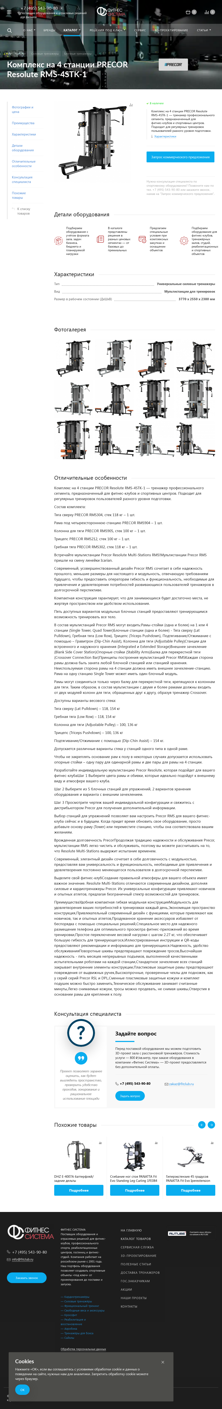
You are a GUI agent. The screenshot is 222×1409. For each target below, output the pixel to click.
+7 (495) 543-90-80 (39, 8)
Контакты (129, 1306)
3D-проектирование (139, 1256)
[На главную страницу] (111, 11)
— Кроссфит (69, 1315)
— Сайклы (67, 1337)
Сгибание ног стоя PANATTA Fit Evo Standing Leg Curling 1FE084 (133, 1178)
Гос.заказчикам (135, 1281)
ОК (22, 1390)
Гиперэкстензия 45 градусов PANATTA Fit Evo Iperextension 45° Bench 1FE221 (188, 1178)
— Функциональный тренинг (80, 1306)
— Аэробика (69, 1328)
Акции (126, 1289)
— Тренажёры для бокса (77, 1333)
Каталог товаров (136, 1239)
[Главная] (9, 53)
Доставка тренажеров (140, 1272)
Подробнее (79, 1190)
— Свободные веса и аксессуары (82, 1310)
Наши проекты (134, 1298)
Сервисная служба (137, 1247)
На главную (131, 1230)
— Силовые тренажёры (76, 1301)
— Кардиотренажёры (75, 1296)
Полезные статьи (136, 1264)
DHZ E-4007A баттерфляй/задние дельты (74, 1178)
